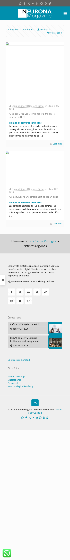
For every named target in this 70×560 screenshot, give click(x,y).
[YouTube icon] (33, 3)
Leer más (57, 143)
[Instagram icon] (41, 3)
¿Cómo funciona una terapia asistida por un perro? (34, 196)
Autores (44, 29)
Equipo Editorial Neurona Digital (28, 105)
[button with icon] (11, 292)
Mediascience (14, 379)
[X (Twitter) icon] (29, 3)
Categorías (13, 29)
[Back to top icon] (35, 402)
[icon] (46, 3)
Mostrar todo (55, 32)
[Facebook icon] (24, 3)
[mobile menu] (65, 13)
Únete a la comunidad (19, 359)
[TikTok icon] (50, 3)
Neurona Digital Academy (20, 386)
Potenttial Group (16, 376)
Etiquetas (28, 29)
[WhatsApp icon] (20, 3)
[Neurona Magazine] (35, 13)
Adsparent (13, 383)
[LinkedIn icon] (37, 3)
